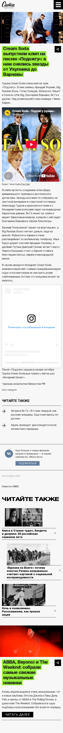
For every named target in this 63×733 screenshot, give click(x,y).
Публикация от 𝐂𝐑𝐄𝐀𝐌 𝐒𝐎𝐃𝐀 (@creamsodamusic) (31, 362)
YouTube (25, 184)
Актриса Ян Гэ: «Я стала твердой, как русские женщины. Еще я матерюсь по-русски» (35, 414)
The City (8, 4)
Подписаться (27, 463)
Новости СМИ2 (10, 486)
